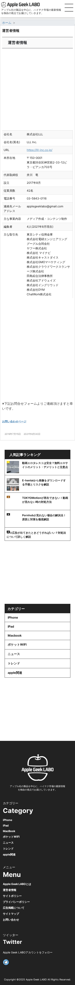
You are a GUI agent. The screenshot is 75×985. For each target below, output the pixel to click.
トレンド (14, 663)
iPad (11, 626)
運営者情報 (9, 889)
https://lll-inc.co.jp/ (39, 150)
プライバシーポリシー (16, 901)
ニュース (14, 654)
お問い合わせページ (14, 421)
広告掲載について (13, 907)
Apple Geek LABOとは (17, 884)
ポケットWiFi (17, 644)
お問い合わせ (11, 919)
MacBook (9, 831)
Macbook (15, 635)
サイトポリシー (12, 895)
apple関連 (15, 673)
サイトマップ (11, 913)
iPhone (13, 617)
